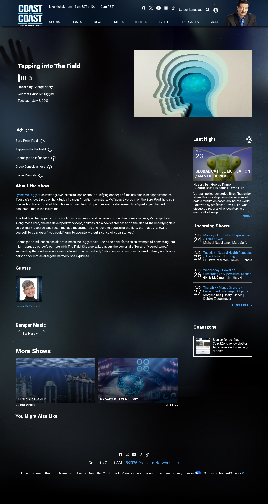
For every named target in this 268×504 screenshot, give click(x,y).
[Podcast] (249, 139)
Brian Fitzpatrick (217, 188)
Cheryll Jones (233, 295)
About (48, 473)
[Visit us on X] (151, 8)
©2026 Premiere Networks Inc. (153, 462)
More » (247, 215)
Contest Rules (213, 473)
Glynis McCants (214, 277)
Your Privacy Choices (179, 473)
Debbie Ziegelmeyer (217, 299)
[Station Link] (30, 15)
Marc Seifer (240, 243)
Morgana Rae (212, 295)
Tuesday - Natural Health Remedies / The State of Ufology (227, 254)
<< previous (25, 405)
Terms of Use (153, 473)
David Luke (237, 188)
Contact (113, 473)
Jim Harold (234, 277)
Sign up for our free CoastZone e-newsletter (230, 341)
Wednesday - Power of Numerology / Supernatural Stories (227, 272)
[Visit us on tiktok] (173, 8)
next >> (171, 405)
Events (164, 22)
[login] (216, 10)
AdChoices (233, 473)
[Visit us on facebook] (143, 8)
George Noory (43, 87)
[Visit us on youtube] (158, 8)
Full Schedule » (240, 305)
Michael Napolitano (216, 243)
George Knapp (221, 184)
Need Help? (97, 473)
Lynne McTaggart (42, 94)
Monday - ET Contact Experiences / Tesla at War (227, 237)
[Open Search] (207, 10)
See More (29, 333)
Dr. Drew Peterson (216, 260)
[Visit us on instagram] (166, 8)
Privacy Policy (131, 473)
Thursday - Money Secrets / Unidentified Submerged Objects (225, 289)
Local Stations (31, 473)
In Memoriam (65, 473)
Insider (141, 22)
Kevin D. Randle (241, 260)
